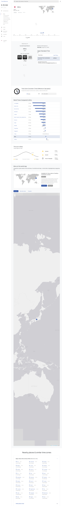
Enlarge (50, 185)
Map (4, 24)
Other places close (20, 503)
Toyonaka (18, 489)
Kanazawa (31, 477)
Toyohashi (44, 469)
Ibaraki (31, 485)
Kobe (43, 496)
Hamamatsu (18, 477)
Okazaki (18, 469)
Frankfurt (18, 117)
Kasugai (44, 461)
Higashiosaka (32, 489)
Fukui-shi (31, 469)
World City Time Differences (5, 21)
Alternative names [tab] (23, 191)
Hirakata (18, 481)
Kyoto (44, 473)
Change (5, 7)
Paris (21, 117)
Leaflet (51, 445)
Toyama (44, 481)
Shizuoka (18, 485)
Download (44, 185)
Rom (25, 117)
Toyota (31, 465)
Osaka (17, 492)
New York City (16, 108)
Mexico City (16, 106)
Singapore (16, 131)
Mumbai (15, 125)
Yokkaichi (44, 465)
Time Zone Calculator (6, 19)
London (15, 114)
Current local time (6, 15)
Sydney (15, 139)
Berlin (15, 117)
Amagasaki (31, 492)
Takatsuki (44, 477)
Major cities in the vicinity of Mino (27, 458)
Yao (43, 489)
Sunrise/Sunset (5, 22)
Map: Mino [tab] (16, 191)
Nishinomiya (45, 492)
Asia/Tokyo (55, 55)
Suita (43, 485)
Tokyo (15, 133)
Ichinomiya (31, 461)
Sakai (17, 496)
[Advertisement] (37, 23)
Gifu (17, 461)
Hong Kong (16, 128)
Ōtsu (30, 473)
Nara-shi (31, 481)
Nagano (31, 496)
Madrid (23, 117)
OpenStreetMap (55, 445)
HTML (24, 65)
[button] (6, 29)
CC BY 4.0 (44, 176)
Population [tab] (30, 191)
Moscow (15, 120)
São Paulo (16, 111)
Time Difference (5, 16)
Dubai (15, 122)
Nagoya (18, 465)
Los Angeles (16, 103)
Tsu (17, 473)
